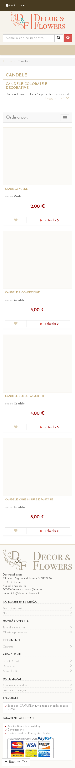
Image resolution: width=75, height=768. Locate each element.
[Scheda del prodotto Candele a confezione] (37, 260)
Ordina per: (17, 117)
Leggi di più (55, 98)
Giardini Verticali (12, 608)
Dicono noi (9, 666)
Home (7, 61)
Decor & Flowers (37, 21)
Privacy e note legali (14, 690)
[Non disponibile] (41, 220)
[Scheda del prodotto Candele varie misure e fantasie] (37, 467)
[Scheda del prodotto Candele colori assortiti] (37, 363)
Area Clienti (10, 671)
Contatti (8, 647)
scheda (51, 220)
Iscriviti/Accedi (11, 661)
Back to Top (18, 762)
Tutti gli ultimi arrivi (14, 627)
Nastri (6, 613)
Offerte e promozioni (15, 632)
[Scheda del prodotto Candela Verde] (37, 156)
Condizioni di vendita (15, 685)
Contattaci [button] (15, 5)
